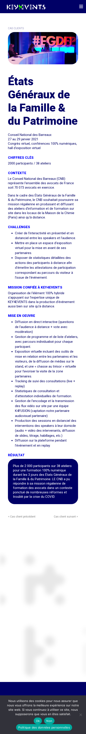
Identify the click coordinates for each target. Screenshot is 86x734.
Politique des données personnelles (44, 727)
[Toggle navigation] (81, 6)
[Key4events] (25, 6)
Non (49, 721)
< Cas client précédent (22, 516)
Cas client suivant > (66, 516)
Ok (38, 721)
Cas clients (16, 28)
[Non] (80, 714)
